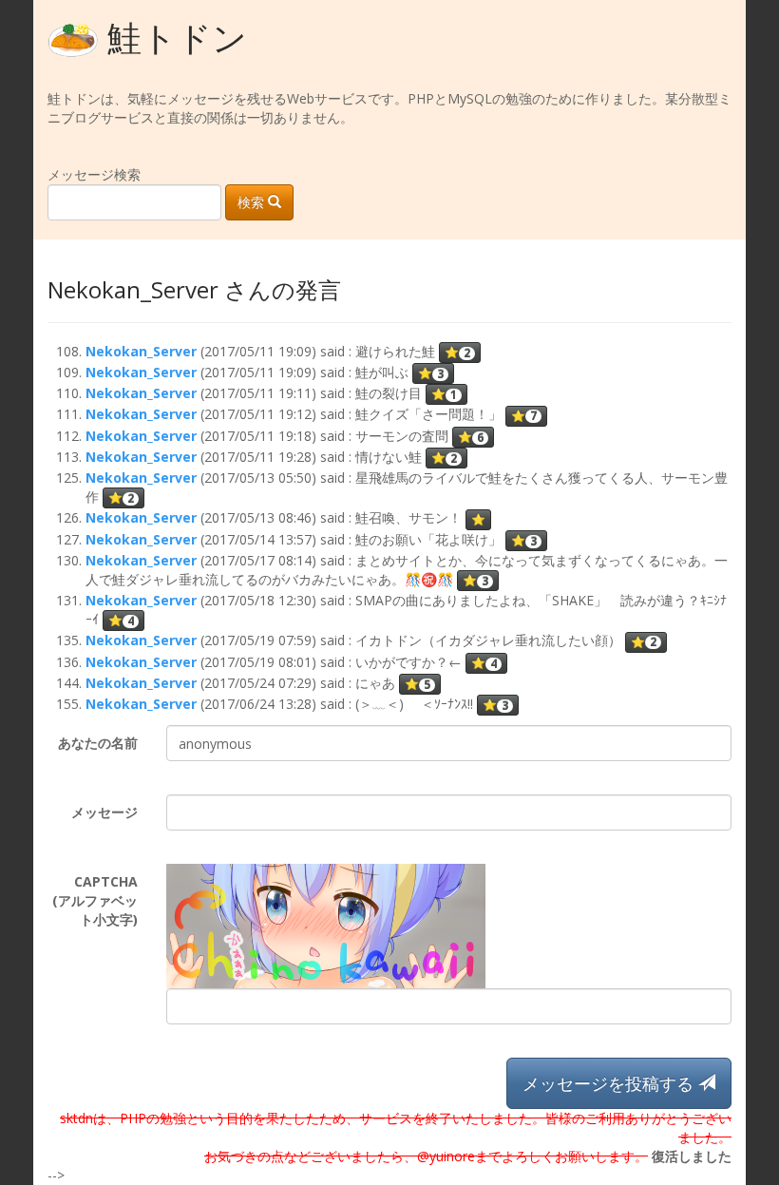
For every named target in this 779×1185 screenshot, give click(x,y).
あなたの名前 (98, 743)
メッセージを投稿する (610, 1083)
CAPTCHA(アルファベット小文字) (95, 900)
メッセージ (104, 812)
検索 (253, 202)
